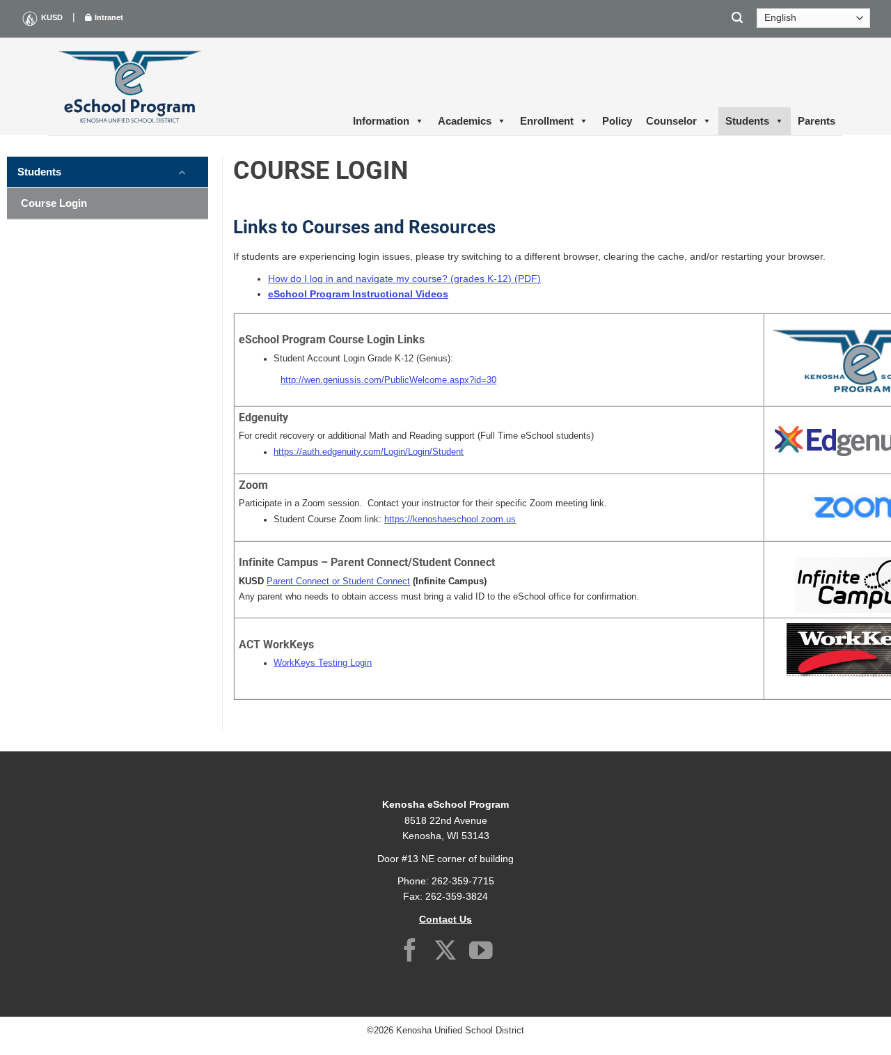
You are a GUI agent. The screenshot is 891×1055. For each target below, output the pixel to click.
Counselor (671, 121)
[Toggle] (182, 171)
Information (381, 121)
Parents (816, 121)
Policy (617, 121)
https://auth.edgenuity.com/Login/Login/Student (369, 452)
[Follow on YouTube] (481, 952)
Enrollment (547, 121)
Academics (464, 121)
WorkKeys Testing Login (323, 663)
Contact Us (445, 919)
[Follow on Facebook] (410, 952)
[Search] (738, 18)
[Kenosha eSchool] (129, 86)
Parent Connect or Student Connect (338, 581)
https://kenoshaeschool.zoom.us (450, 519)
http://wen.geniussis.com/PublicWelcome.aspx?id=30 (388, 380)
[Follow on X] (445, 952)
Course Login (54, 203)
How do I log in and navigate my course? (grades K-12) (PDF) (404, 278)
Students (747, 121)
